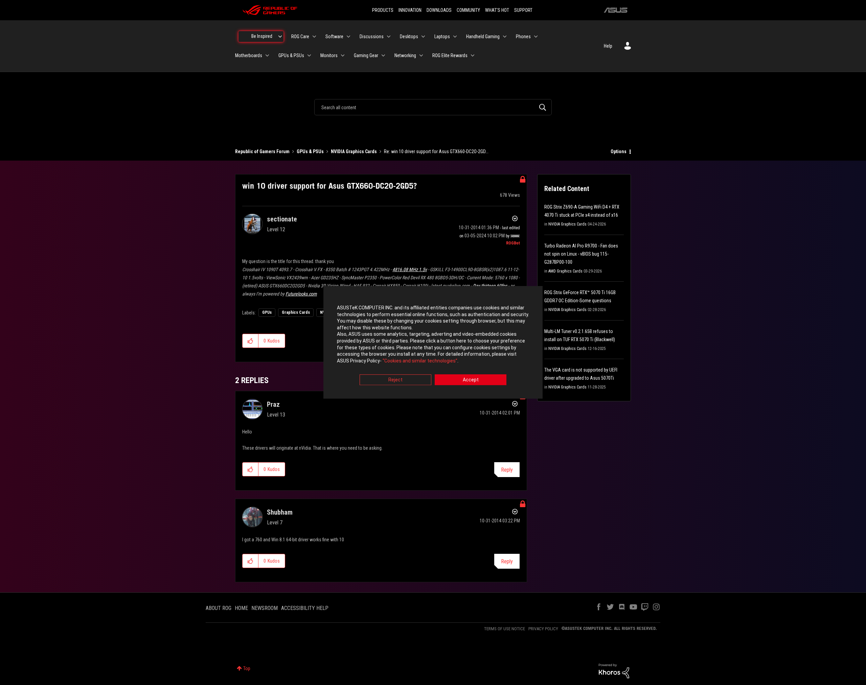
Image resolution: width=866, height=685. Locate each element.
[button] (250, 341)
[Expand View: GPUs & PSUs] (309, 55)
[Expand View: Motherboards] (267, 55)
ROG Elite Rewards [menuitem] (450, 55)
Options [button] (618, 151)
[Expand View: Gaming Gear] (383, 55)
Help (608, 46)
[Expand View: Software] (348, 36)
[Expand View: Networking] (421, 55)
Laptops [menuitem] (442, 36)
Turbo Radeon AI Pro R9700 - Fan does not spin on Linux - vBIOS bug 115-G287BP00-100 (581, 254)
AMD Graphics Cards (565, 271)
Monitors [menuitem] (329, 55)
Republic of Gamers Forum (262, 151)
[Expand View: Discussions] (388, 36)
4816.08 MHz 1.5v (409, 269)
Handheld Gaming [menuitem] (483, 36)
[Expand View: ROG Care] (314, 36)
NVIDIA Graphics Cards (354, 151)
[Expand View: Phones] (535, 36)
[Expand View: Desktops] (423, 36)
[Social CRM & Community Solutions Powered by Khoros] (614, 670)
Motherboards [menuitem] (248, 55)
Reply (507, 470)
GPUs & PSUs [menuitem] (291, 55)
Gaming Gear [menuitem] (366, 55)
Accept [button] (471, 380)
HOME (241, 608)
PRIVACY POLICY (543, 628)
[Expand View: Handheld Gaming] (504, 36)
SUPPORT (523, 10)
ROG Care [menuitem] (300, 36)
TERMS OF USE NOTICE (504, 628)
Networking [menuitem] (405, 55)
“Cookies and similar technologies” (420, 360)
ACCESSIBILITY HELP (304, 608)
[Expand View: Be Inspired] (280, 36)
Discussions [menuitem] (372, 36)
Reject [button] (395, 380)
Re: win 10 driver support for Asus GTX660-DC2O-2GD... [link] (436, 151)
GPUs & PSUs (310, 151)
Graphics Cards (296, 312)
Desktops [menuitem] (409, 36)
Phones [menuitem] (523, 36)
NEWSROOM (264, 608)
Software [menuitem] (334, 36)
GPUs (267, 312)
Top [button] (246, 668)
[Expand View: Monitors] (342, 55)
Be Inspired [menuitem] (261, 36)
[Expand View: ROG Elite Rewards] (472, 55)
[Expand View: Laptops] (455, 36)
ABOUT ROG (218, 608)
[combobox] (433, 107)
